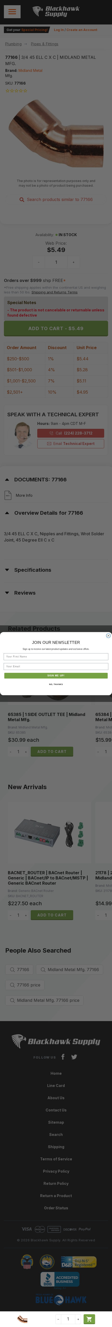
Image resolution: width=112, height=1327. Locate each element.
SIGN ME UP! (56, 675)
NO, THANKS (56, 684)
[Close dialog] (108, 635)
